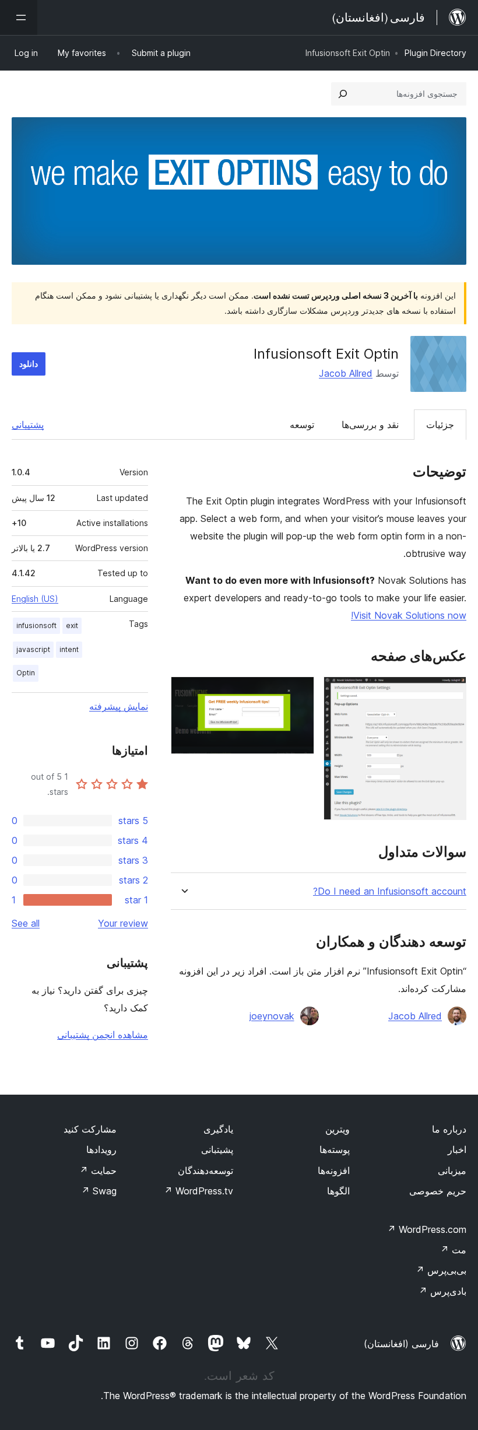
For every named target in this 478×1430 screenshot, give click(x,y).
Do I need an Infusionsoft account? (389, 891)
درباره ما (449, 1129)
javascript (33, 649)
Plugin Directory (435, 53)
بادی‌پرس (442, 1291)
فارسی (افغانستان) (401, 1344)
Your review (123, 923)
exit (72, 625)
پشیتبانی (217, 1149)
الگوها (338, 1191)
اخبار (457, 1149)
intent (69, 649)
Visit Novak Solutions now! (408, 615)
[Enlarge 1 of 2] (450, 692)
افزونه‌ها (334, 1170)
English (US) (35, 599)
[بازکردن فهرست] (18, 17)
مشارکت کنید (90, 1129)
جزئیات (440, 424)
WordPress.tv (198, 1191)
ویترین (337, 1129)
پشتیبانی (28, 424)
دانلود (28, 364)
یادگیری (218, 1129)
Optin (25, 672)
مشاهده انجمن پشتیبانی (102, 1034)
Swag (99, 1191)
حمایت (98, 1170)
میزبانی (452, 1170)
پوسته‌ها (334, 1149)
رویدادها (101, 1149)
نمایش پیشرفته (118, 706)
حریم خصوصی (437, 1191)
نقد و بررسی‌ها (370, 424)
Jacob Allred (345, 373)
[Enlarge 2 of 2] (298, 692)
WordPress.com (426, 1229)
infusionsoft (36, 625)
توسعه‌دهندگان (205, 1170)
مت (453, 1250)
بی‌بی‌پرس (441, 1270)
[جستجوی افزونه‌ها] (342, 94)
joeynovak (271, 1016)
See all (26, 923)
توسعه (302, 424)
